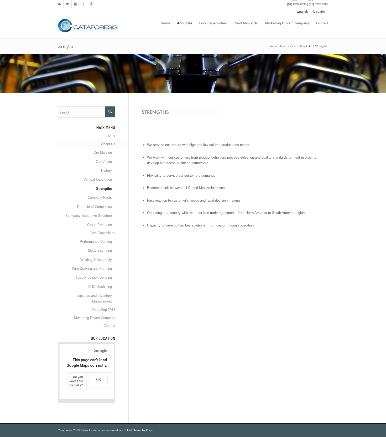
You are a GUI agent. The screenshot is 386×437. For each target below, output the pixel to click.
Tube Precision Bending (94, 277)
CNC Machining (100, 287)
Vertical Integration (98, 179)
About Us (184, 23)
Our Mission (102, 152)
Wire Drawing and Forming (92, 269)
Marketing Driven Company (287, 23)
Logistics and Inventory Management (94, 298)
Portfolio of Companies (94, 207)
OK (98, 379)
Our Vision (104, 162)
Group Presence (99, 225)
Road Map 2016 (245, 23)
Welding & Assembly (96, 260)
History (106, 170)
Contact (322, 23)
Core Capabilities (213, 23)
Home (165, 23)
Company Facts (100, 197)
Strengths (65, 46)
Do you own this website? (76, 381)
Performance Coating (96, 242)
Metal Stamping (100, 250)
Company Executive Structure (89, 216)
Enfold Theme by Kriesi (138, 430)
